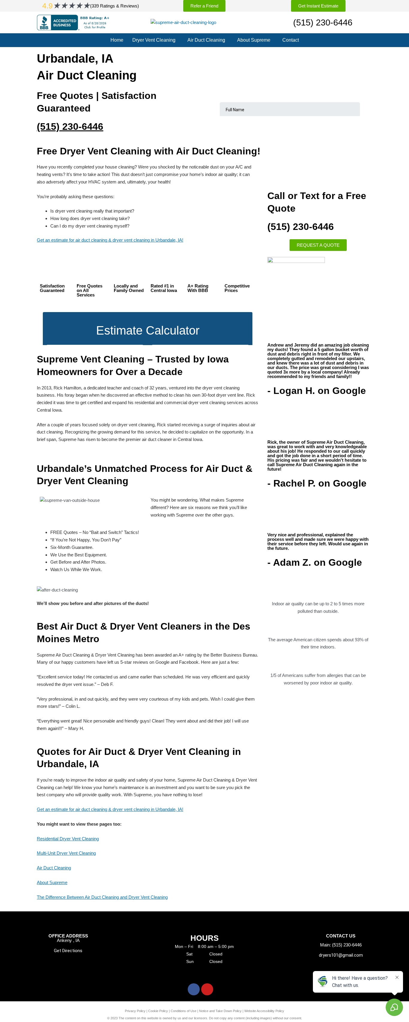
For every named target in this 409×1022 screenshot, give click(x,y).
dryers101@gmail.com (341, 955)
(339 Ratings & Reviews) (114, 5)
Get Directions (68, 950)
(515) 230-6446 (322, 22)
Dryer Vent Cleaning (153, 40)
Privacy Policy (135, 1011)
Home (116, 40)
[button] (155, 40)
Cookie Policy (158, 1011)
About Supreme (253, 40)
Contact (290, 40)
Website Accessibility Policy (264, 1011)
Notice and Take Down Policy (220, 1011)
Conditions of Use (183, 1011)
